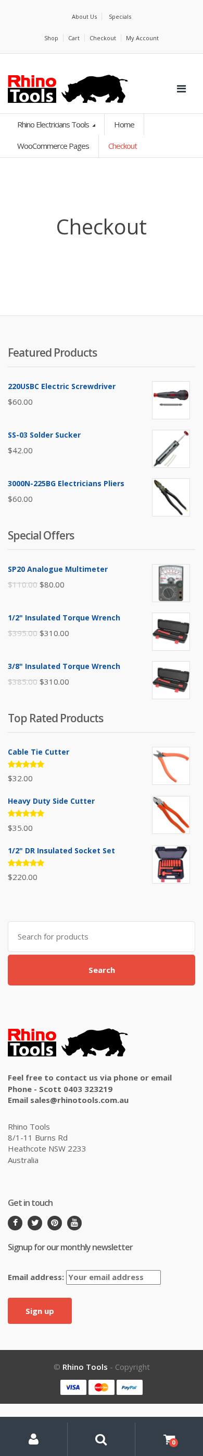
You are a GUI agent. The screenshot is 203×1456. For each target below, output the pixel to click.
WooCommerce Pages (53, 145)
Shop (51, 38)
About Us (84, 16)
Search (101, 970)
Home (124, 124)
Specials (120, 16)
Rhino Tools (85, 1366)
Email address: (37, 1277)
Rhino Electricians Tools (54, 124)
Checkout (103, 38)
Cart (74, 38)
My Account (142, 38)
